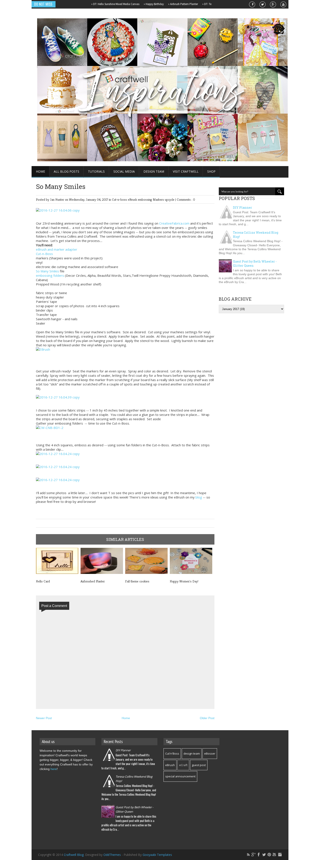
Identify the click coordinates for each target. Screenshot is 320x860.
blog (198, 497)
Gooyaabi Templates (157, 855)
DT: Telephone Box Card (204, 4)
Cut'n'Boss (172, 753)
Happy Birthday (140, 4)
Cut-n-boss (120, 199)
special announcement (180, 776)
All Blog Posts (66, 171)
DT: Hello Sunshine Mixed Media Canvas (102, 4)
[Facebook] (259, 854)
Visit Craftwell (186, 171)
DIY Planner (242, 207)
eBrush (133, 199)
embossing (145, 199)
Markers (159, 199)
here (54, 769)
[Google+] (253, 854)
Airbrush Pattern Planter (169, 4)
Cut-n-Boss (44, 254)
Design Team (153, 171)
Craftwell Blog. (74, 855)
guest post (199, 765)
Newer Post (44, 718)
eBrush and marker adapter (56, 249)
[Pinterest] (269, 854)
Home (40, 171)
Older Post (207, 718)
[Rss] (248, 854)
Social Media (124, 171)
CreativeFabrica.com (174, 223)
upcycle (170, 199)
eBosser (209, 753)
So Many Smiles (47, 271)
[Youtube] (274, 854)
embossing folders (50, 275)
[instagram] (280, 854)
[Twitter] (264, 854)
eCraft (183, 765)
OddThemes (112, 855)
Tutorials (96, 171)
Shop (211, 171)
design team (192, 753)
